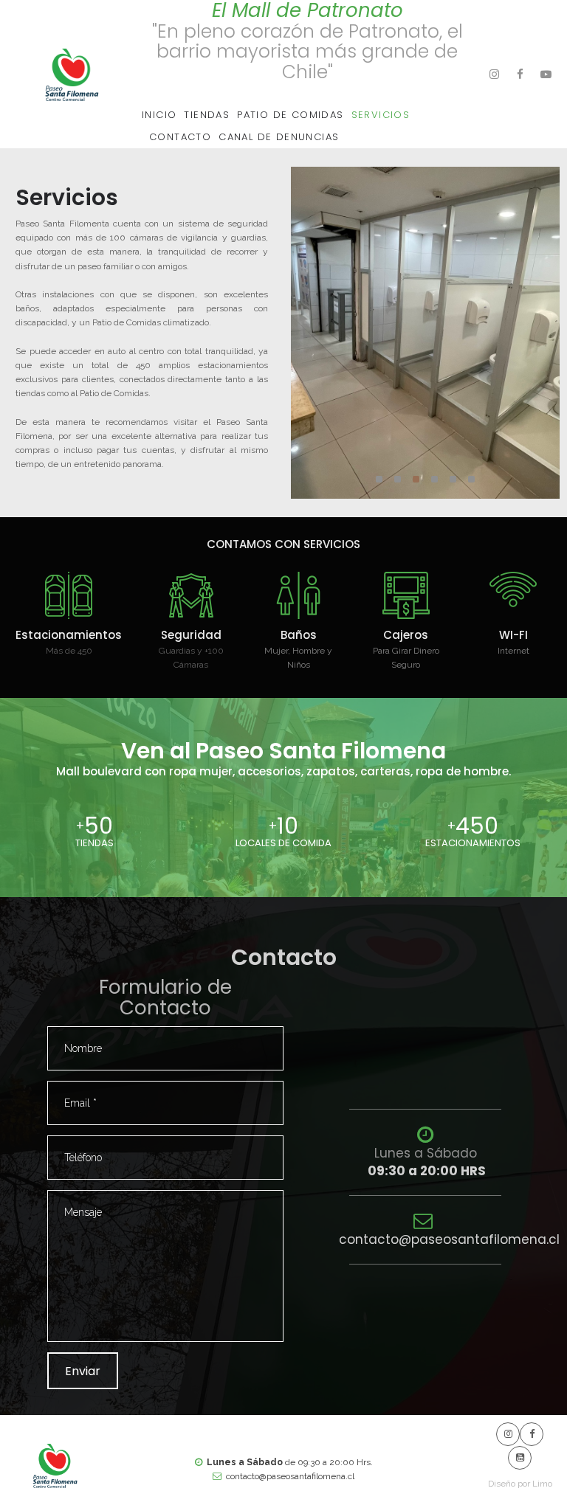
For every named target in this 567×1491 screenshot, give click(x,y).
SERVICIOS (380, 115)
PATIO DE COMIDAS (290, 115)
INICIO (159, 115)
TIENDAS (207, 115)
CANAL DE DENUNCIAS (279, 137)
